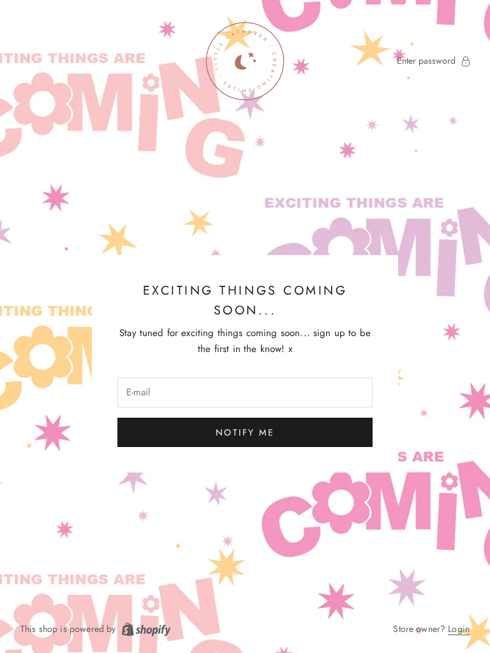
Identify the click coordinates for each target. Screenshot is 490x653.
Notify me (245, 432)
